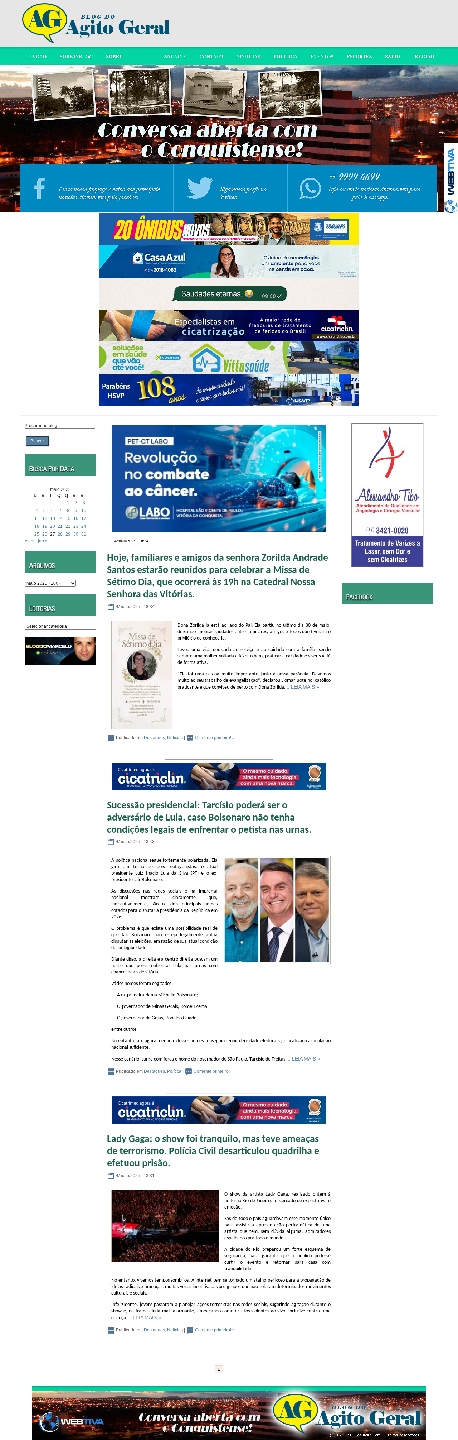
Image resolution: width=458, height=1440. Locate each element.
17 (83, 518)
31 (83, 534)
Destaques (154, 737)
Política (174, 1071)
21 (60, 526)
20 (52, 526)
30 (75, 534)
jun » (43, 541)
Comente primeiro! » (215, 737)
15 (67, 518)
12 (44, 518)
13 (52, 518)
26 (44, 534)
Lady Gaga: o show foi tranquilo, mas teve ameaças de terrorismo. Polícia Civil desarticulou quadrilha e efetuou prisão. (213, 1151)
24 (83, 526)
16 (75, 518)
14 (60, 518)
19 (44, 526)
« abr (30, 541)
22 (67, 526)
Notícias (175, 737)
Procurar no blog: (41, 425)
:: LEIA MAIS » (303, 687)
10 (83, 510)
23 (75, 526)
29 (67, 534)
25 (36, 534)
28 (60, 534)
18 (36, 526)
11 (36, 518)
